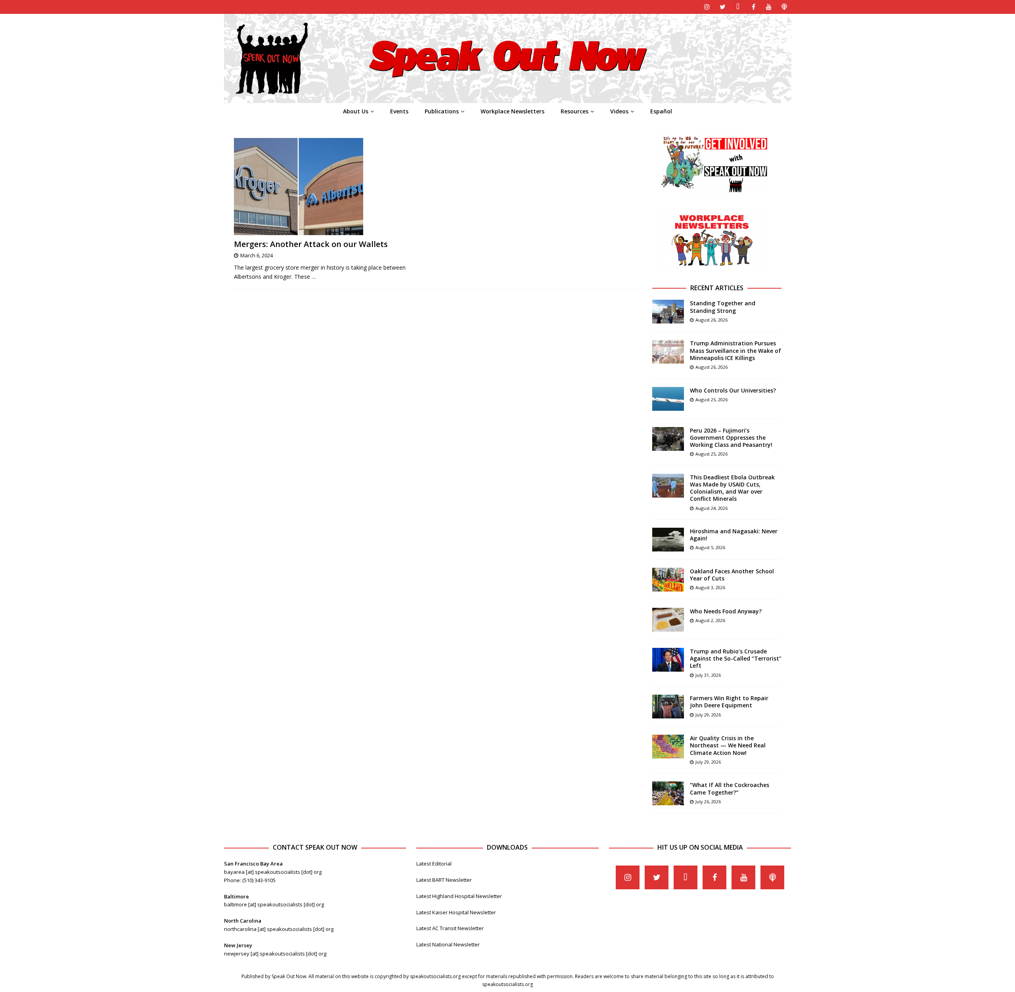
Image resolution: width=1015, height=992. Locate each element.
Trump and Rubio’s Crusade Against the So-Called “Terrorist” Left (735, 658)
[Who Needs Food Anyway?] (668, 620)
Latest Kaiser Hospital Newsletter (456, 912)
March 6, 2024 (256, 255)
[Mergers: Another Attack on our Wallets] (332, 186)
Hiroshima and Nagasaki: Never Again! (734, 534)
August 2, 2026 (710, 620)
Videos (619, 111)
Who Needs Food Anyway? (726, 611)
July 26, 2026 (708, 801)
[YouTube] (769, 7)
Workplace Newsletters (512, 111)
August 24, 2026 (711, 508)
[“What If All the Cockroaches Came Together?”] (668, 793)
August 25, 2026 (711, 399)
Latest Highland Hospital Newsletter (459, 896)
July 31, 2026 (708, 675)
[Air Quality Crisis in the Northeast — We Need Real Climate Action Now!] (668, 746)
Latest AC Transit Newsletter (450, 928)
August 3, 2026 (710, 587)
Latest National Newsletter (448, 944)
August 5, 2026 (710, 547)
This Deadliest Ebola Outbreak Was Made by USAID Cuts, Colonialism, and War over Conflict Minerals (732, 488)
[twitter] (723, 7)
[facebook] (753, 7)
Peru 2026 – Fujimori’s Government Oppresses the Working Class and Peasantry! (731, 437)
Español (661, 111)
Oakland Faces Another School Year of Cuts (732, 574)
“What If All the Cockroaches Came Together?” (729, 788)
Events (399, 111)
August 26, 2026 (711, 320)
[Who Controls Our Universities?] (668, 399)
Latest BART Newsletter (444, 879)
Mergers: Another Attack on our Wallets (311, 244)
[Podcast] (784, 7)
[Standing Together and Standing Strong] (668, 312)
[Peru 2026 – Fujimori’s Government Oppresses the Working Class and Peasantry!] (668, 439)
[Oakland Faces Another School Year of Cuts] (668, 580)
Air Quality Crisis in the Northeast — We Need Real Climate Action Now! (728, 745)
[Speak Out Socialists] (507, 98)
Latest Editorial (434, 863)
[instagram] (707, 7)
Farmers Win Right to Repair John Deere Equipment (729, 701)
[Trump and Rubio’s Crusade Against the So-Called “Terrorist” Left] (668, 660)
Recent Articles (716, 287)
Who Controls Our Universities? (733, 390)
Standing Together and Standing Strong (722, 306)
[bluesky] (738, 7)
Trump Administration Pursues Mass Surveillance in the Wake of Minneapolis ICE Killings (735, 350)
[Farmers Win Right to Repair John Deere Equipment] (668, 706)
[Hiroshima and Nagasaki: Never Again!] (668, 540)
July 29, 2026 (708, 715)
